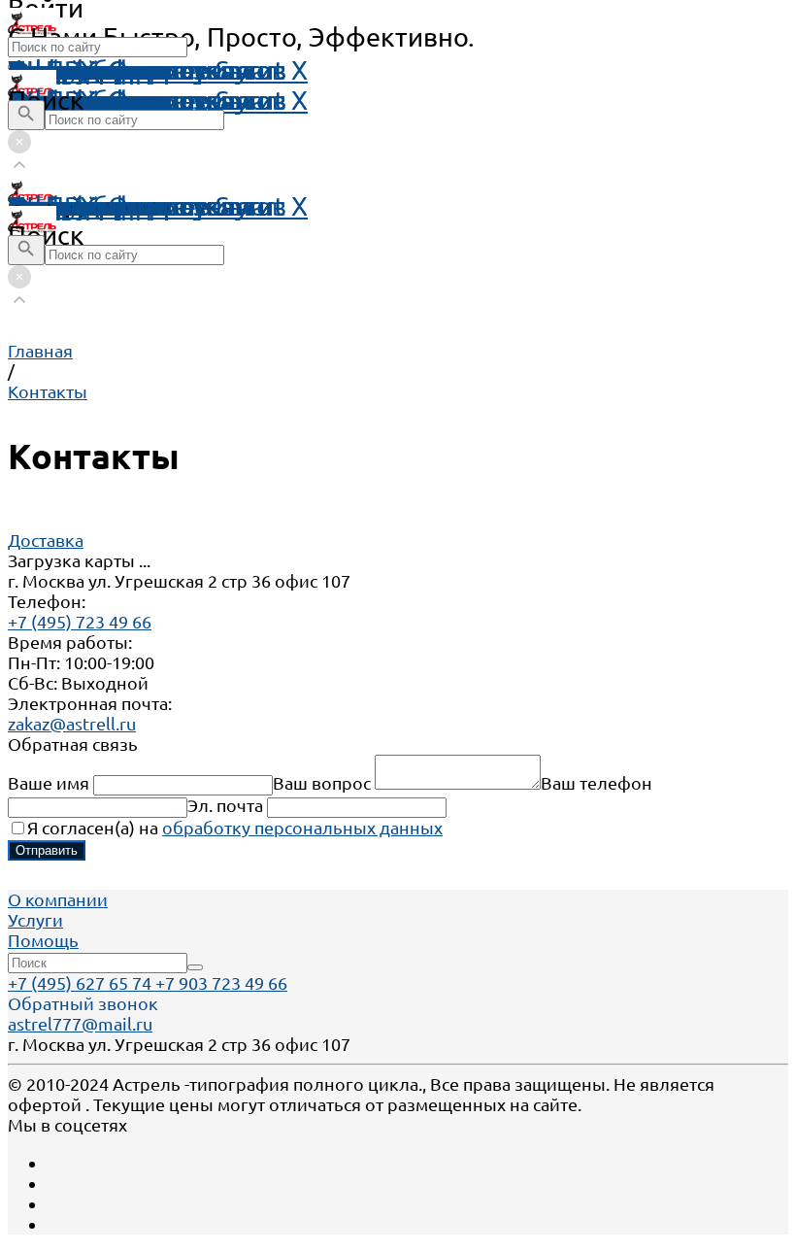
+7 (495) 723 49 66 (79, 621)
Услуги (35, 920)
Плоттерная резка (121, 205)
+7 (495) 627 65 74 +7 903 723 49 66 (147, 983)
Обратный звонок (83, 1003)
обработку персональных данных (302, 827)
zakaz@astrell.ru (72, 723)
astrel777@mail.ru (80, 1023)
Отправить (47, 850)
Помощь (60, 70)
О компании (58, 899)
